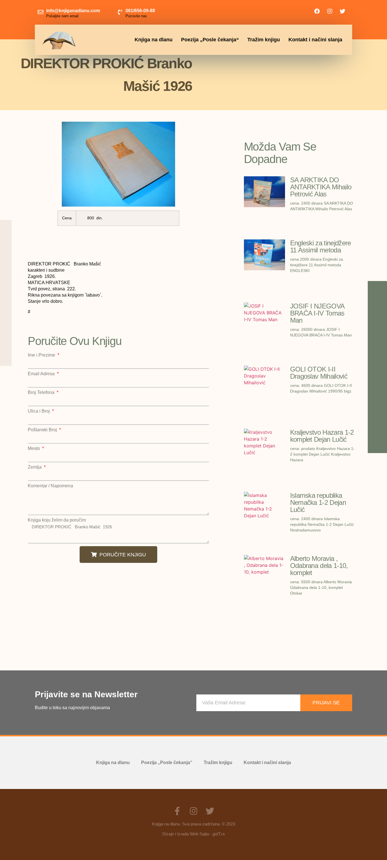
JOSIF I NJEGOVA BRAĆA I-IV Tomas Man (317, 313)
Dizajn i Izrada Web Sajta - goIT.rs (193, 833)
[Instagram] (329, 11)
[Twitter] (342, 11)
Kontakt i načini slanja (315, 39)
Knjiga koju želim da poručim (57, 520)
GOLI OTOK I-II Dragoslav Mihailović (318, 372)
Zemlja (35, 467)
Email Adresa (42, 374)
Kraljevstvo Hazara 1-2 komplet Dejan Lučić (322, 435)
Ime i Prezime (42, 355)
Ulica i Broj (39, 411)
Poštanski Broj (43, 430)
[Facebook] (317, 11)
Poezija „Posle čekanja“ (210, 39)
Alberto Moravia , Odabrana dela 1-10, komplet (319, 565)
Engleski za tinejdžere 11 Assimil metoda (320, 246)
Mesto (34, 448)
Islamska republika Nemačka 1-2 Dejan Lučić (318, 502)
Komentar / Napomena (50, 486)
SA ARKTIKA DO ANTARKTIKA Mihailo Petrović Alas (321, 187)
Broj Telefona (42, 392)
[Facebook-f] (177, 811)
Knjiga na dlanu (154, 39)
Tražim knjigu (263, 39)
